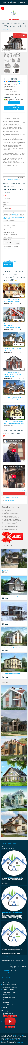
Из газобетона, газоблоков (9, 984)
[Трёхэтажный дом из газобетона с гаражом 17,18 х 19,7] (14, 558)
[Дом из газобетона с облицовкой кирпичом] (14, 798)
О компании (6, 1002)
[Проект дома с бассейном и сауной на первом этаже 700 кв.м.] (14, 723)
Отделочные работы (8, 999)
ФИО (4, 195)
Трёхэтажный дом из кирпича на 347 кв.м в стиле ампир (13, 300)
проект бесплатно (9, 500)
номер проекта (7, 208)
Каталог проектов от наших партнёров (14, 108)
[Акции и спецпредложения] (12, 537)
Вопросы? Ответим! (8, 1004)
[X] (11, 81)
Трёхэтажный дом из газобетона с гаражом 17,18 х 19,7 (13, 569)
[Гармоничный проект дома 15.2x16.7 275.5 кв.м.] (14, 748)
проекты (11, 989)
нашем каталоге (16, 214)
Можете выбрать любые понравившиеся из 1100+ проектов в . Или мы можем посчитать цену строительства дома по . (14, 215)
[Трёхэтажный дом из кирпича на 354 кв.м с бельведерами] (14, 387)
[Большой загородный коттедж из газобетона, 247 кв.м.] (14, 662)
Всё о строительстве (9, 843)
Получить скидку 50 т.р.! (20, 35)
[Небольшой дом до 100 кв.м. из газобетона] (14, 636)
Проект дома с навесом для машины (12, 622)
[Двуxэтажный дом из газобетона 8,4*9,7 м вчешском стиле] (14, 824)
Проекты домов (6, 994)
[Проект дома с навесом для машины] (14, 611)
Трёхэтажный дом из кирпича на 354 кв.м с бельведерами (13, 398)
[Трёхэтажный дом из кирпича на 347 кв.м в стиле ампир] (14, 290)
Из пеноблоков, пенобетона (10, 987)
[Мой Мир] (9, 81)
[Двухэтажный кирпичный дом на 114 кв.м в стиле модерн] (14, 697)
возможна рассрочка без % (11, 497)
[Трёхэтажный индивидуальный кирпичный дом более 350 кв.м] (14, 412)
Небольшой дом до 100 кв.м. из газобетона (13, 647)
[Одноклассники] (7, 81)
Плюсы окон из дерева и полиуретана (12, 877)
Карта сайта (20, 1042)
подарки (7, 501)
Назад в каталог (14, 103)
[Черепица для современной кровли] (14, 933)
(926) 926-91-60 (13, 970)
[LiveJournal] (13, 81)
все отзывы (22, 490)
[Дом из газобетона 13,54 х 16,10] (14, 585)
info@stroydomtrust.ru (15, 973)
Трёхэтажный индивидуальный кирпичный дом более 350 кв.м (14, 422)
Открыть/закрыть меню (2, 8)
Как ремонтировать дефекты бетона (12, 912)
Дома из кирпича (7, 982)
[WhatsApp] (17, 81)
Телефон (5, 204)
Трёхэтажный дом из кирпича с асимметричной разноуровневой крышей (14, 325)
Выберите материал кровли (10, 234)
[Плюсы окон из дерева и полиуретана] (14, 863)
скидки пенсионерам (10, 499)
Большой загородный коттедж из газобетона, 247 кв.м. (11, 674)
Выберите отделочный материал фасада (13, 229)
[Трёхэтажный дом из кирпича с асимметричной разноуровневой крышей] (14, 314)
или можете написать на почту (10, 247)
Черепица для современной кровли (11, 948)
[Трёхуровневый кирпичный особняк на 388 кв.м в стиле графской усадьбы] (14, 363)
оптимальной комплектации (12, 93)
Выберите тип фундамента (9, 220)
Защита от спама (7, 239)
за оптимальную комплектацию (14, 494)
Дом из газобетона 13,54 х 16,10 (10, 596)
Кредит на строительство (9, 992)
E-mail (4, 200)
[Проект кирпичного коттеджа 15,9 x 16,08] (14, 339)
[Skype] (19, 81)
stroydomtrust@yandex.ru (9, 248)
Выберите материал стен (9, 225)
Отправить (7, 265)
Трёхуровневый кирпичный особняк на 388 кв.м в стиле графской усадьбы (12, 374)
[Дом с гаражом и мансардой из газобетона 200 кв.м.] (14, 773)
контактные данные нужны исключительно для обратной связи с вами (13, 260)
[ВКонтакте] (5, 81)
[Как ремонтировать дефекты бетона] (14, 898)
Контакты (5, 957)
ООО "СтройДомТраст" (19, 1035)
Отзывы (5, 1007)
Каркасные (5, 989)
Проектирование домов (9, 997)
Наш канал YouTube (8, 1013)
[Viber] (15, 81)
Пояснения (5, 250)
